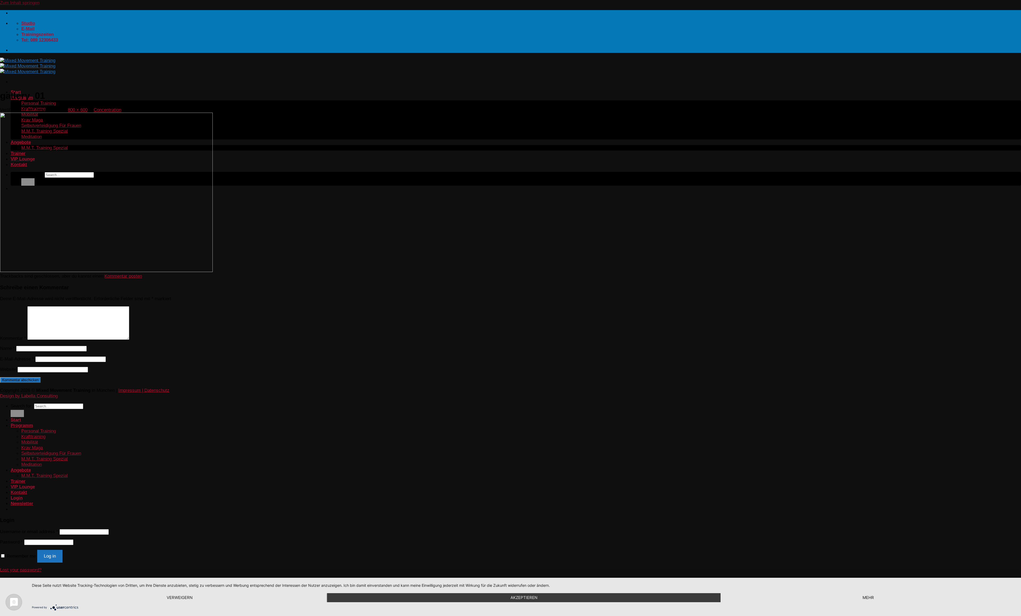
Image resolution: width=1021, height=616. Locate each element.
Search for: (22, 406)
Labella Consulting (39, 395)
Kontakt (19, 492)
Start (16, 419)
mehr (868, 597)
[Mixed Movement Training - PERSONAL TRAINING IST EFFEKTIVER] (27, 66)
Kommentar (13, 338)
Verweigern (180, 597)
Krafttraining (33, 436)
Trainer (18, 481)
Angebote (21, 470)
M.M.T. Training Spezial (44, 458)
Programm (22, 425)
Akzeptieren (523, 597)
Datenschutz (156, 390)
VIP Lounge (23, 486)
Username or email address (29, 531)
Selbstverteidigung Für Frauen (51, 453)
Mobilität (29, 442)
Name (7, 348)
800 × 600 (77, 109)
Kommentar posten (123, 276)
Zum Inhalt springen (19, 2)
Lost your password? (20, 569)
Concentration (107, 109)
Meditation (31, 464)
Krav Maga (32, 447)
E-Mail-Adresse (17, 359)
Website (8, 369)
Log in (50, 556)
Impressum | (131, 390)
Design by (10, 395)
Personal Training (38, 103)
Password (11, 542)
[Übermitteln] (17, 413)
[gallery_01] (106, 270)
